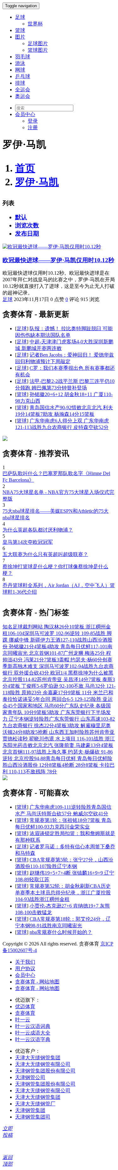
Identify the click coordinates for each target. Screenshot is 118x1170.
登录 (33, 121)
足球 (20, 17)
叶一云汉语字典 (32, 1039)
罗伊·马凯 (37, 182)
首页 (25, 168)
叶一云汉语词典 (32, 1026)
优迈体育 (25, 1006)
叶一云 (22, 1019)
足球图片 (38, 43)
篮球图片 (38, 50)
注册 (33, 127)
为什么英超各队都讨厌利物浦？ (38, 529)
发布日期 (27, 233)
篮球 (20, 30)
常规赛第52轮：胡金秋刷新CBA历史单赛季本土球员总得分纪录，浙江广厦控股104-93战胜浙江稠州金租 (63, 892)
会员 (25, 114)
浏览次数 (27, 225)
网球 (20, 69)
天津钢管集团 (30, 1110)
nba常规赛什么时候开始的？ (61, 932)
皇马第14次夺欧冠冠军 (28, 542)
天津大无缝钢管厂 (35, 1103)
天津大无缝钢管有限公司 (42, 1064)
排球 (20, 83)
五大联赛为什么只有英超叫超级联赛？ (45, 554)
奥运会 (22, 96)
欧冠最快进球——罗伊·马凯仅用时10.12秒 (58, 260)
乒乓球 (22, 76)
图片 (20, 37)
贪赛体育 (25, 1013)
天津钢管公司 (30, 1077)
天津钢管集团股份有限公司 (45, 1070)
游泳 (20, 63)
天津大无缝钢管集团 (37, 1057)
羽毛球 (22, 56)
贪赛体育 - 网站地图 (37, 981)
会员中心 (25, 975)
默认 (21, 217)
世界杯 (35, 23)
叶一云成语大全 (32, 1032)
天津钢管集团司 (32, 1117)
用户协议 (25, 968)
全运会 (22, 89)
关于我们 (25, 962)
